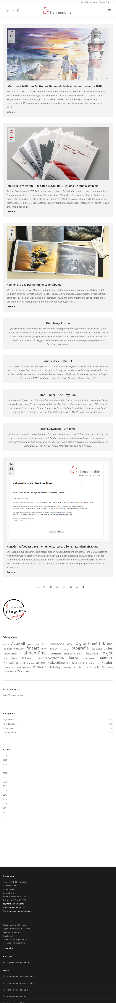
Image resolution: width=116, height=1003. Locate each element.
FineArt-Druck (49, 648)
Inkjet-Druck (10, 658)
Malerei (40, 663)
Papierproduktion (23, 667)
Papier (107, 662)
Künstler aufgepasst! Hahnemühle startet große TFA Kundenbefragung (52, 546)
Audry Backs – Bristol (58, 361)
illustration (91, 653)
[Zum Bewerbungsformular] (14, 620)
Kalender (27, 658)
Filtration (19, 648)
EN (9, 10)
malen (30, 662)
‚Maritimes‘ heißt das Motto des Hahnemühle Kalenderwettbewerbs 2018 (54, 86)
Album (6, 644)
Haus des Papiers (73, 653)
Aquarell (18, 643)
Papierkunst (8, 667)
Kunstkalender (89, 658)
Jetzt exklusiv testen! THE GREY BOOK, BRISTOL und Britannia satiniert (52, 186)
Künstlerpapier (14, 662)
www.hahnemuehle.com (14, 907)
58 (83, 586)
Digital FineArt (88, 643)
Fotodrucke (63, 649)
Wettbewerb (9, 671)
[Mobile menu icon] (109, 10)
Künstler (106, 658)
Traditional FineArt (94, 667)
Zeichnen (23, 671)
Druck (108, 643)
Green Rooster (9, 653)
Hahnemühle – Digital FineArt (19, 976)
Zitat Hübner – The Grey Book (58, 395)
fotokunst (96, 648)
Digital (69, 643)
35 (70, 586)
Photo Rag (67, 667)
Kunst (73, 657)
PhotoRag (54, 667)
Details (10, 112)
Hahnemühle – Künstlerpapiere (20, 983)
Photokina (39, 667)
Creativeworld (57, 643)
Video (110, 667)
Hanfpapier (55, 653)
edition (7, 648)
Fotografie (79, 648)
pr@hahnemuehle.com (13, 903)
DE (6, 10)
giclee (108, 648)
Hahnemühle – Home (16, 996)
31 (44, 586)
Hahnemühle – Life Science (18, 989)
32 (51, 586)
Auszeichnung (33, 644)
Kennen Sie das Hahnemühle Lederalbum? (34, 284)
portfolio (77, 667)
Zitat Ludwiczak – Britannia (58, 429)
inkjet (107, 653)
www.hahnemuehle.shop (20, 911)
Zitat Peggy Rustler (58, 323)
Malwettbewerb (59, 662)
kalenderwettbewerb (51, 658)
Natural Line (94, 663)
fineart (32, 648)
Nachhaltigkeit (79, 662)
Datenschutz (8, 948)
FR (13, 10)
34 (64, 586)
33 (57, 586)
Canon (44, 644)
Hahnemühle (33, 653)
